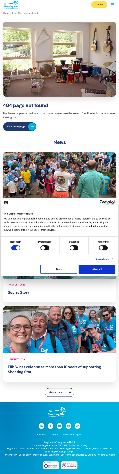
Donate (99, 5)
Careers (54, 435)
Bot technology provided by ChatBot (78, 455)
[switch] (44, 247)
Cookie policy (25, 455)
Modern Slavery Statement (46, 455)
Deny (59, 269)
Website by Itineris (106, 455)
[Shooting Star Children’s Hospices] (10, 4)
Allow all (97, 269)
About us (41, 435)
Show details (102, 259)
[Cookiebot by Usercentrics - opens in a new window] (101, 202)
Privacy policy (10, 455)
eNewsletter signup (72, 435)
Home (6, 13)
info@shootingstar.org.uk (63, 452)
